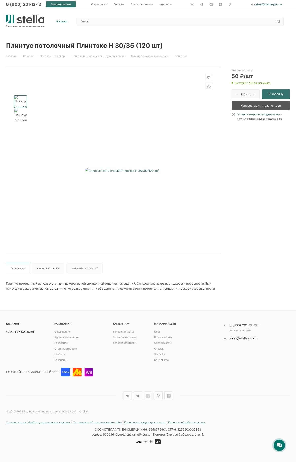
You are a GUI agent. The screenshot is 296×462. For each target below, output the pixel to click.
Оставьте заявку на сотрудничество (258, 114)
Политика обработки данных (186, 422)
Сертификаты (163, 342)
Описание (18, 268)
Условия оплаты (123, 331)
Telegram (138, 395)
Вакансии (60, 359)
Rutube (148, 395)
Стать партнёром (65, 348)
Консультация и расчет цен (261, 105)
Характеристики (48, 268)
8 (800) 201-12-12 (23, 4)
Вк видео (168, 395)
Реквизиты (61, 342)
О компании (62, 331)
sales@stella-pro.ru (268, 4)
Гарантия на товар (125, 337)
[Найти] (279, 21)
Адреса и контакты (66, 337)
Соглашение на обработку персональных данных (38, 422)
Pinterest (158, 395)
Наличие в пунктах (84, 268)
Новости (59, 354)
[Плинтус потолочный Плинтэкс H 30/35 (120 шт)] (122, 170)
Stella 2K (159, 354)
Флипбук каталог (20, 331)
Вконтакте (127, 395)
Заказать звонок (240, 330)
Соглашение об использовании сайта (97, 422)
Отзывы (159, 348)
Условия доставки (124, 342)
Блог (157, 331)
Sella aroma (161, 359)
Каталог (13, 323)
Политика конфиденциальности (145, 422)
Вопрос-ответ (163, 337)
